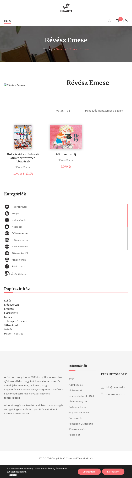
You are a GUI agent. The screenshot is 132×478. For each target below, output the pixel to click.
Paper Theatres (13, 333)
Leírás (8, 300)
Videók (8, 329)
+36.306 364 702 (115, 394)
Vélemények (11, 325)
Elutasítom (113, 471)
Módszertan (11, 304)
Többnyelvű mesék (15, 321)
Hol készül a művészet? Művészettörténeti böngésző (23, 158)
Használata (11, 313)
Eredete (9, 308)
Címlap (48, 49)
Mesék (8, 317)
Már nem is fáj (66, 154)
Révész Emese (22, 167)
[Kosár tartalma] (117, 21)
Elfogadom (89, 471)
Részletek (12, 474)
